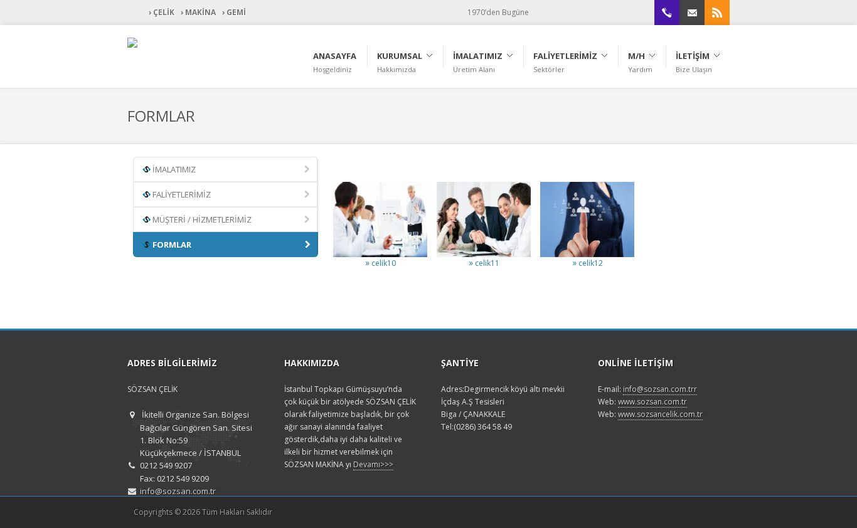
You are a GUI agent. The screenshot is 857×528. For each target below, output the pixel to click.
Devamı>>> (373, 464)
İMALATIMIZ (173, 169)
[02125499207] (666, 12)
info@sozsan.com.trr (660, 389)
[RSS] (717, 12)
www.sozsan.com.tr (652, 401)
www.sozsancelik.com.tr (660, 414)
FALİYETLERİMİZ (181, 194)
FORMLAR (171, 244)
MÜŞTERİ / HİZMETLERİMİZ (201, 219)
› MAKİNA (198, 12)
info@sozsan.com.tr (178, 491)
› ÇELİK (161, 12)
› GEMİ (234, 12)
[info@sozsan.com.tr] (692, 12)
